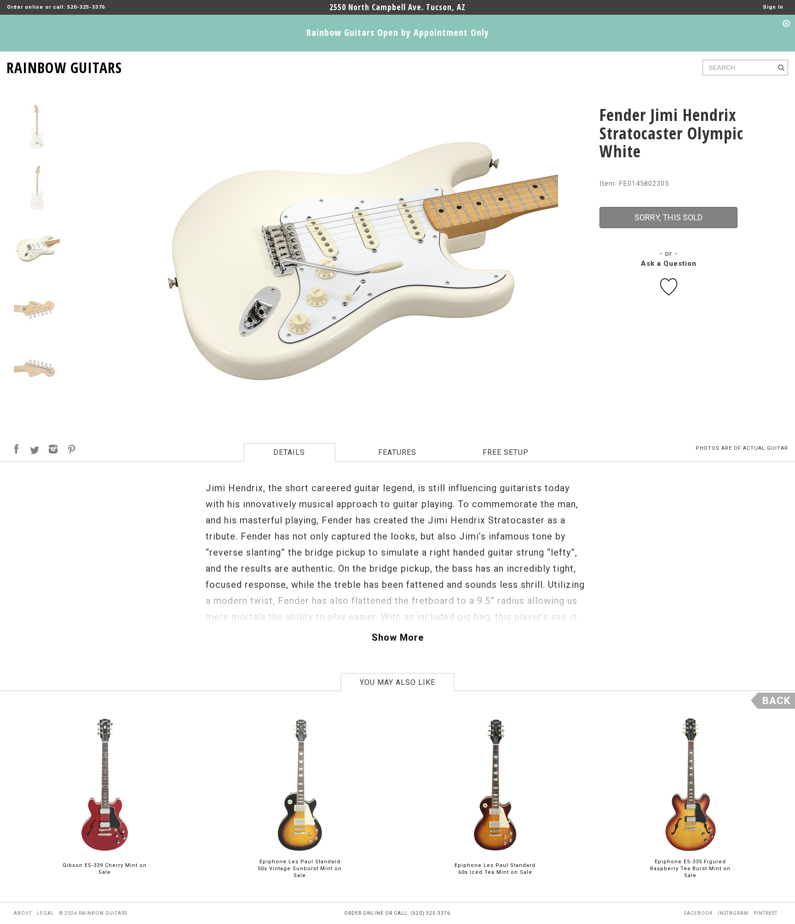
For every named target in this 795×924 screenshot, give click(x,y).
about (23, 913)
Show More (398, 637)
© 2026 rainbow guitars (93, 913)
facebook (698, 913)
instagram (733, 913)
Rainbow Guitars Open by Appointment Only (397, 32)
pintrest (766, 913)
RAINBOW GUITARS (64, 66)
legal (45, 913)
